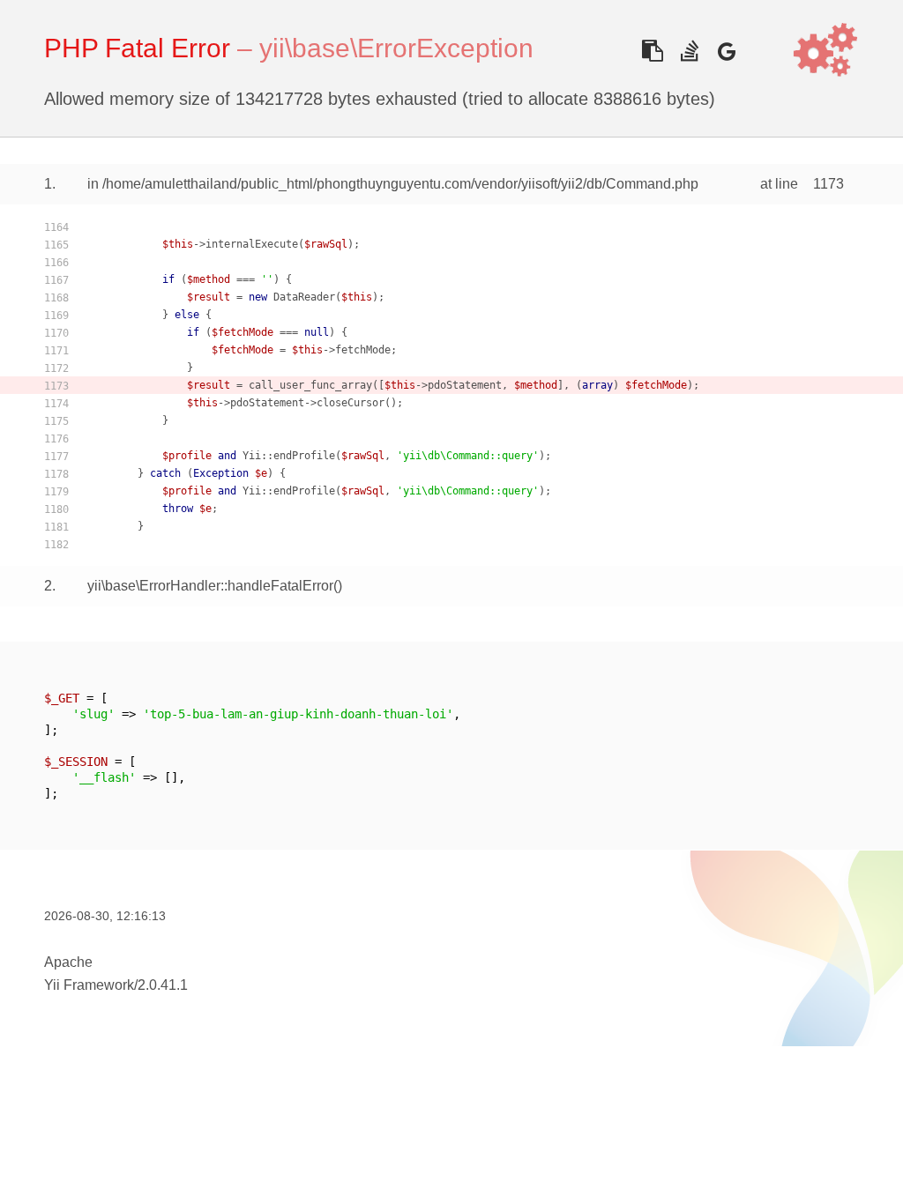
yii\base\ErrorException (396, 48)
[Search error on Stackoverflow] (689, 50)
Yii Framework (89, 984)
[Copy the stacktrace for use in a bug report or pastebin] (652, 50)
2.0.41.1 (163, 984)
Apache (68, 962)
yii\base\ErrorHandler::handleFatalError (210, 585)
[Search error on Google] (726, 50)
